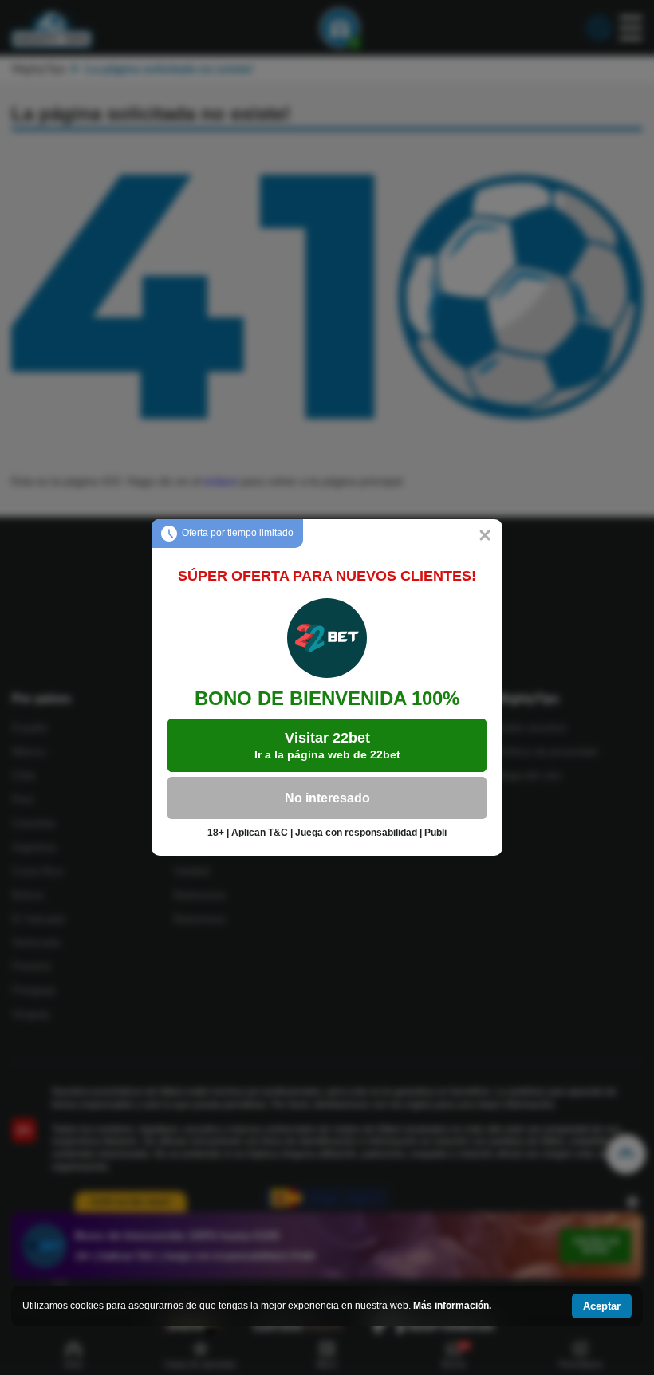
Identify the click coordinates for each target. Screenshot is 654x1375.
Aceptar (602, 1306)
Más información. (452, 1305)
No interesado (327, 798)
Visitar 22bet (327, 745)
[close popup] (484, 536)
